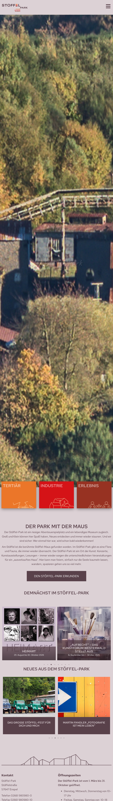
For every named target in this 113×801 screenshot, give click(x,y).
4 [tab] (54, 664)
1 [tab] (44, 664)
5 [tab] (58, 664)
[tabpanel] (28, 633)
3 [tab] (51, 664)
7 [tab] (65, 664)
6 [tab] (61, 664)
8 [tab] (68, 664)
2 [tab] (47, 664)
